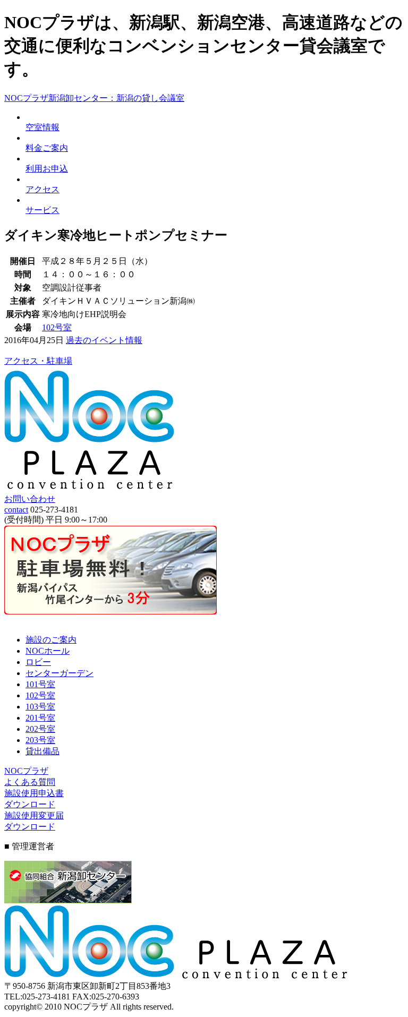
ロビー (38, 661)
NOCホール (48, 650)
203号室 (40, 740)
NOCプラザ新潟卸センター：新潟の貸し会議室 (94, 97)
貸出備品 (43, 751)
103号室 (40, 706)
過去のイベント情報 (104, 340)
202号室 (40, 728)
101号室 (40, 684)
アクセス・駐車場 (38, 360)
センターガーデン (60, 673)
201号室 (40, 717)
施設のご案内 (51, 639)
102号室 (57, 327)
